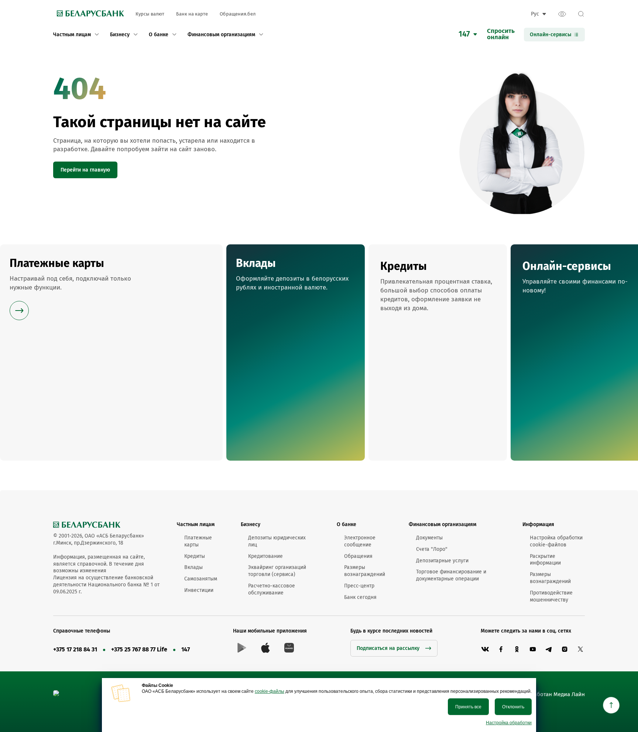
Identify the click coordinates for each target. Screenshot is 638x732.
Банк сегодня (360, 597)
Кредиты (194, 556)
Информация (538, 524)
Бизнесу (250, 524)
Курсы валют (150, 14)
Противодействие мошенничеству (551, 596)
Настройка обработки (509, 722)
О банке (346, 524)
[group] (111, 352)
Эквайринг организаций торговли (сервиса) (277, 570)
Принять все (468, 706)
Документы (429, 538)
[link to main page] (88, 14)
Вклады (193, 567)
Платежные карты (198, 541)
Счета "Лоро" (431, 549)
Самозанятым (200, 579)
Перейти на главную (85, 170)
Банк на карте (192, 14)
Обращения (358, 556)
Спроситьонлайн (501, 34)
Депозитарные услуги (442, 561)
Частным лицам (196, 524)
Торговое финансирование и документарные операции (451, 575)
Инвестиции (198, 590)
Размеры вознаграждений (364, 570)
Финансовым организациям (442, 524)
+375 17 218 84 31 (75, 649)
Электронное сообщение (359, 541)
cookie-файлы (269, 691)
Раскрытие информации (545, 559)
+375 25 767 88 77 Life (139, 649)
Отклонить (513, 706)
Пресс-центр (359, 586)
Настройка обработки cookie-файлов (556, 541)
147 (185, 649)
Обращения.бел (237, 14)
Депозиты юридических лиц (277, 541)
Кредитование (265, 556)
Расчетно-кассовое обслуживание (271, 589)
